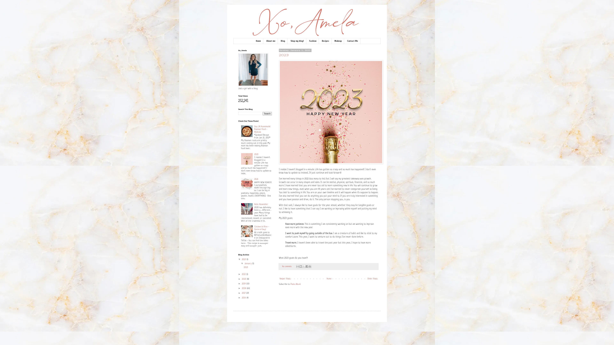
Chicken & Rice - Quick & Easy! (261, 228)
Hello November (261, 204)
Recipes (325, 41)
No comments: (287, 266)
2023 (283, 55)
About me (270, 41)
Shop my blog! (297, 41)
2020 (244, 279)
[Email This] (297, 266)
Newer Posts (285, 279)
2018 (244, 288)
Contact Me (352, 41)
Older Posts (372, 279)
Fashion (312, 41)
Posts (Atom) (296, 284)
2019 (244, 284)
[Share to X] (303, 266)
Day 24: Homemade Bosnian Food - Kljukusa (262, 129)
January (248, 263)
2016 (244, 298)
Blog (283, 41)
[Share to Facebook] (306, 266)
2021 (256, 179)
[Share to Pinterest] (309, 266)
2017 (244, 293)
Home (258, 41)
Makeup (338, 41)
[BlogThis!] (300, 266)
